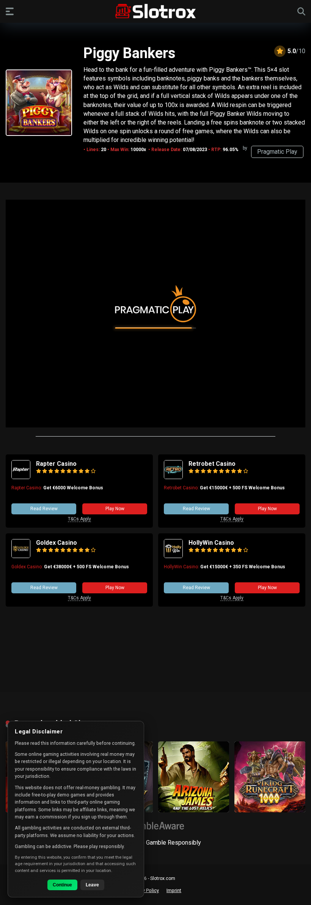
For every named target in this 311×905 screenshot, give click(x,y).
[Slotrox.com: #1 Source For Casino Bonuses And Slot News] (155, 11)
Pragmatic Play (277, 151)
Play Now (114, 508)
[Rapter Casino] (20, 477)
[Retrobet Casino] (173, 477)
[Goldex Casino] (20, 556)
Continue (62, 885)
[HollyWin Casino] (173, 556)
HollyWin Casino (211, 542)
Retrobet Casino (212, 463)
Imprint (173, 890)
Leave (92, 885)
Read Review (44, 508)
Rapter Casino (56, 463)
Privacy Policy (144, 890)
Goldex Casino (56, 542)
